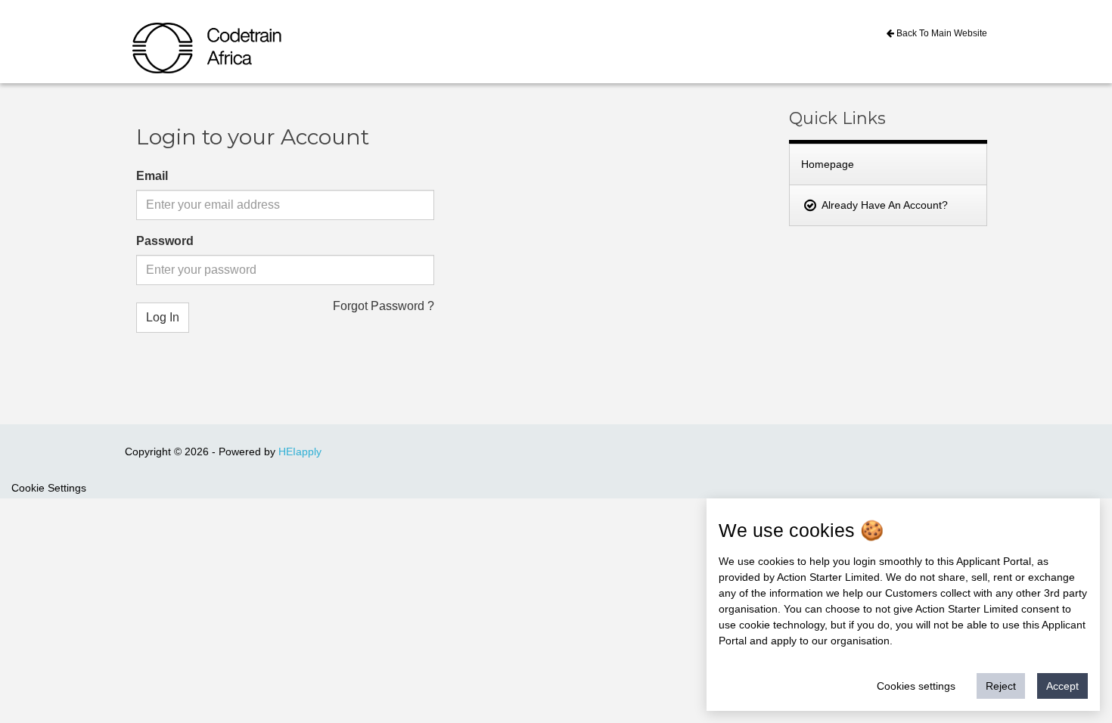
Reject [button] (1001, 686)
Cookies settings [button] (916, 686)
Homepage (827, 164)
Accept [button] (1062, 686)
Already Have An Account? (883, 205)
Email (152, 175)
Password (165, 240)
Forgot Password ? (383, 305)
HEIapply (299, 451)
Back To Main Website (940, 33)
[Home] (171, 36)
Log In (162, 317)
